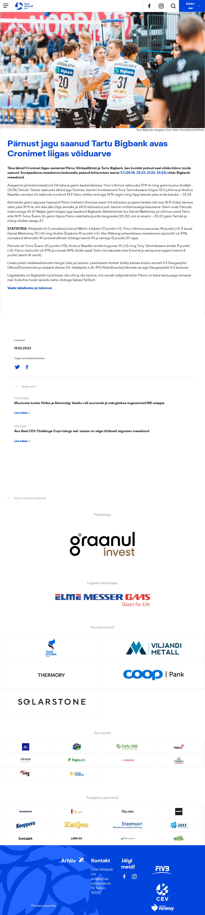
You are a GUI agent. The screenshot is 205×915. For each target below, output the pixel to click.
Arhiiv (69, 861)
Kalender (190, 6)
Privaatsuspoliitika (43, 905)
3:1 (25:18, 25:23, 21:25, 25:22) (143, 173)
